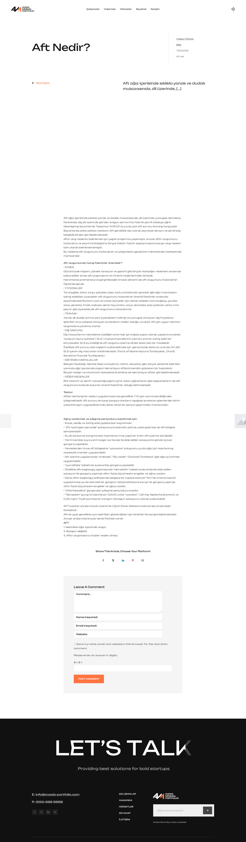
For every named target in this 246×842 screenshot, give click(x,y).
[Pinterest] (132, 560)
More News (43, 83)
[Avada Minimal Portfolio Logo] (22, 7)
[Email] (142, 560)
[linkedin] (48, 812)
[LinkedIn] (123, 560)
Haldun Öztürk (185, 39)
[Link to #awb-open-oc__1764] (233, 9)
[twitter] (41, 812)
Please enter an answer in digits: (96, 655)
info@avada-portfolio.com (57, 794)
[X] (113, 560)
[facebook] (34, 812)
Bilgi (178, 45)
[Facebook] (103, 560)
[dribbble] (55, 812)
